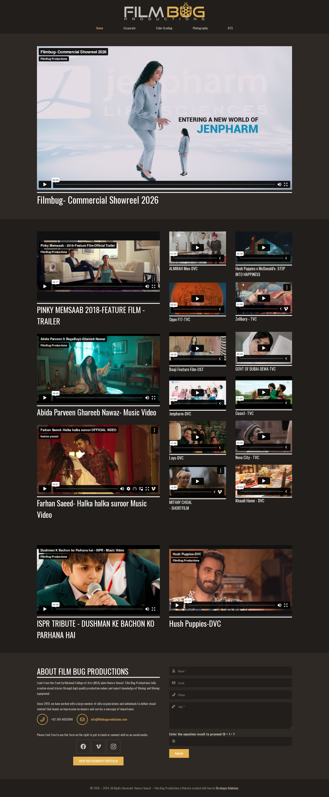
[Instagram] (114, 747)
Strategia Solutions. (227, 788)
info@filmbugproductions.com (109, 719)
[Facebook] (83, 747)
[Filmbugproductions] (165, 11)
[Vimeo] (98, 747)
